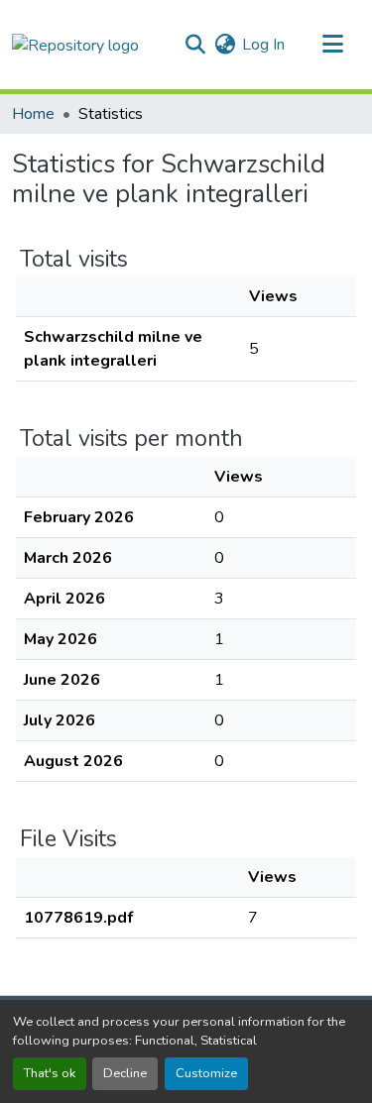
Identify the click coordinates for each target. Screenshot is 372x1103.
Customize (206, 1073)
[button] (75, 44)
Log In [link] (263, 44)
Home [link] (33, 114)
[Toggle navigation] (332, 44)
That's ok (49, 1073)
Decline (125, 1073)
